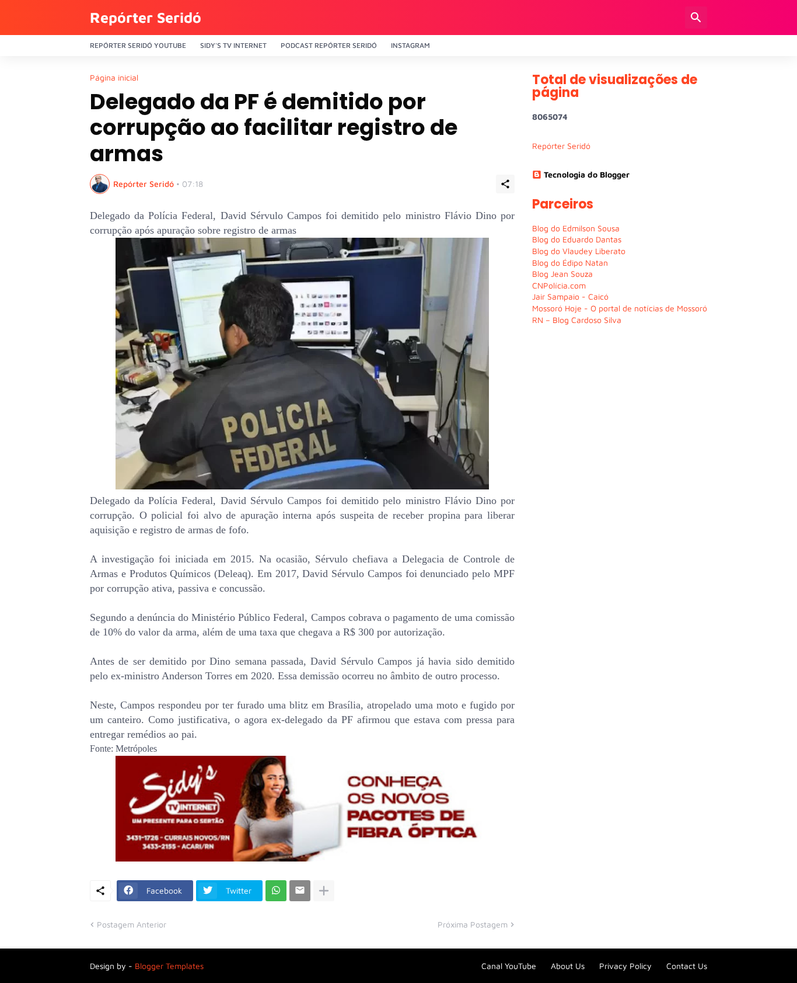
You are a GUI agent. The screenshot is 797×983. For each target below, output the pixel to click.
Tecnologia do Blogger (587, 174)
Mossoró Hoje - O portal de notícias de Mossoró (619, 308)
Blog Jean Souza (562, 274)
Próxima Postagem (473, 924)
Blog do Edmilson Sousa (576, 228)
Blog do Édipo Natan (570, 263)
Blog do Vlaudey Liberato (578, 251)
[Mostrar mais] (323, 890)
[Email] (299, 890)
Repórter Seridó (145, 17)
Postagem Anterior (131, 924)
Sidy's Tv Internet (233, 45)
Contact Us (686, 966)
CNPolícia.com (559, 285)
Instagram (410, 45)
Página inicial (114, 78)
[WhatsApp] (275, 890)
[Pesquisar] (696, 17)
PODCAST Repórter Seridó (329, 45)
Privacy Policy (625, 966)
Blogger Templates (169, 966)
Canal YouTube (508, 966)
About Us (568, 966)
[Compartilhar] (505, 184)
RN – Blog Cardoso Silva (576, 320)
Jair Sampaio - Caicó (570, 296)
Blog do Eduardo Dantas (576, 239)
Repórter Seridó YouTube (138, 45)
